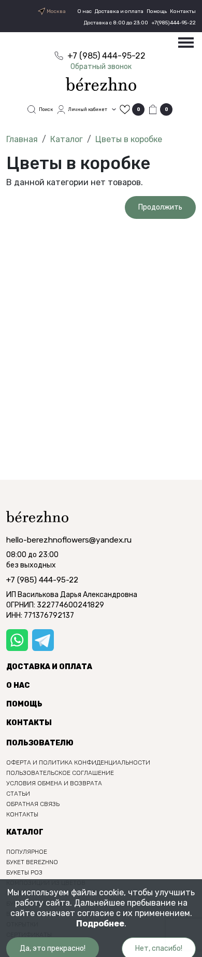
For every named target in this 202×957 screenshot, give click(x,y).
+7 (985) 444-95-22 (42, 580)
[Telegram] (43, 640)
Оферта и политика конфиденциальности (78, 762)
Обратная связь (33, 804)
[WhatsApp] (17, 640)
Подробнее (100, 923)
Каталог (66, 139)
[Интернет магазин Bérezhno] (101, 83)
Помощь (157, 11)
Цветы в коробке (128, 139)
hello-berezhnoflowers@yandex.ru (69, 540)
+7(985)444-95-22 (173, 23)
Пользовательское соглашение (60, 772)
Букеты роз (24, 872)
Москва (56, 11)
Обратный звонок (101, 66)
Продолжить (160, 207)
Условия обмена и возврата (54, 783)
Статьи (18, 793)
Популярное (26, 851)
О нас (84, 11)
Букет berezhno (32, 862)
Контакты (183, 11)
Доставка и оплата (119, 11)
